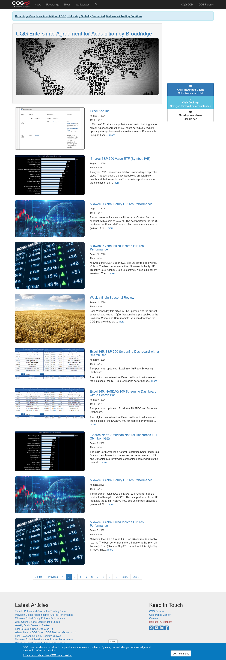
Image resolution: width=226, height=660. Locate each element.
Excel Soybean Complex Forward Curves (38, 636)
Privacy (113, 641)
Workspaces (83, 4)
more (112, 135)
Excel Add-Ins (99, 110)
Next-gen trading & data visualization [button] (190, 104)
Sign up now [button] (190, 117)
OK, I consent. (181, 653)
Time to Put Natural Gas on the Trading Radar (41, 611)
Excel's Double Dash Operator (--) (34, 629)
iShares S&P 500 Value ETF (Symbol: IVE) (120, 158)
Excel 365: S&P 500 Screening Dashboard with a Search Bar (124, 353)
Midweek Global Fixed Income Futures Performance (117, 247)
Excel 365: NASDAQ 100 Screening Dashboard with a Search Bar (123, 393)
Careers (153, 618)
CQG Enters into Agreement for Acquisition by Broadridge (84, 33)
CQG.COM (187, 4)
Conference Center (160, 614)
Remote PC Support (160, 621)
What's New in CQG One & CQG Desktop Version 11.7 (45, 632)
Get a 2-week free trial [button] (190, 91)
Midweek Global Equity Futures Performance (121, 203)
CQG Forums (206, 4)
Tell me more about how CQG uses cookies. (47, 655)
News (38, 4)
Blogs (67, 4)
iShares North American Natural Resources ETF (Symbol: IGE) (124, 436)
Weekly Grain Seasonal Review (112, 297)
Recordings (52, 4)
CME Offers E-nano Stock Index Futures (37, 621)
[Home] (22, 4)
